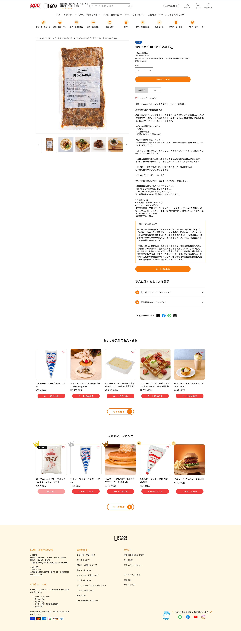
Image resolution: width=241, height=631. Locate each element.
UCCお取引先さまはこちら (88, 600)
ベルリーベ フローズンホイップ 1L (50, 385)
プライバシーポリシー (133, 565)
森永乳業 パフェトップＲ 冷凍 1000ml (154, 480)
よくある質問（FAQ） (86, 590)
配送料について (140, 61)
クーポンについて (84, 580)
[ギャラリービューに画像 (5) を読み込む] (115, 144)
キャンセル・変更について (88, 575)
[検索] (129, 6)
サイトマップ (129, 584)
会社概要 (127, 579)
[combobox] (110, 6)
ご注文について (83, 560)
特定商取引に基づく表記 (134, 555)
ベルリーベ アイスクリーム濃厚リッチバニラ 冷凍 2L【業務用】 (120, 385)
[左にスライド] (38, 144)
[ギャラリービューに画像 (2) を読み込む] (66, 144)
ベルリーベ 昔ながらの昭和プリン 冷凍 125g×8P (85, 385)
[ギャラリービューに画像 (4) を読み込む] (98, 144)
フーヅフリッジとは (132, 574)
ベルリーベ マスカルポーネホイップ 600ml (189, 385)
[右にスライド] (126, 144)
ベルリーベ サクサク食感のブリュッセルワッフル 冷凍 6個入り (154, 385)
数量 (137, 65)
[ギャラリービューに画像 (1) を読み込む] (49, 144)
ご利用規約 (128, 560)
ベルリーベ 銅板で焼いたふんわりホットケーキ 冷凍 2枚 (120, 480)
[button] (69, 14)
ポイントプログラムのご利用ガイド (91, 585)
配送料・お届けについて (87, 565)
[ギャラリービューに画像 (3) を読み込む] (82, 144)
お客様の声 (81, 595)
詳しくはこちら (36, 574)
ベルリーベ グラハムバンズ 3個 (189, 478)
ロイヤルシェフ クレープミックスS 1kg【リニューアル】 (50, 480)
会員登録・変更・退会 (86, 555)
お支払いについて (84, 570)
